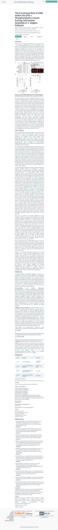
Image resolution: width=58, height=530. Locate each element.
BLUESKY (12, 513)
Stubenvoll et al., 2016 (24, 293)
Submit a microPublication (51, 1)
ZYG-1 (33, 45)
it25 (30, 53)
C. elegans (23, 135)
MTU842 (17, 371)
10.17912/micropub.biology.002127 (22, 503)
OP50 (29, 276)
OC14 (24, 275)
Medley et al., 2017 (28, 138)
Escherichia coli (24, 276)
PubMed (17, 426)
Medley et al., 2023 (38, 138)
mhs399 (26, 365)
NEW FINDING (18, 36)
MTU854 (17, 375)
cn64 (17, 321)
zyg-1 (28, 53)
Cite (32, 36)
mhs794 (26, 375)
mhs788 (26, 370)
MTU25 (17, 366)
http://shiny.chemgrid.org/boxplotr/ (22, 351)
